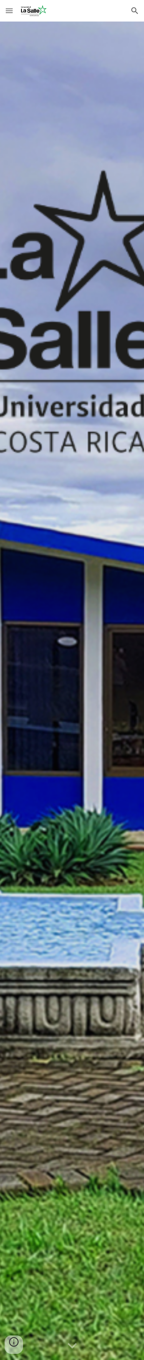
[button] (9, 10)
